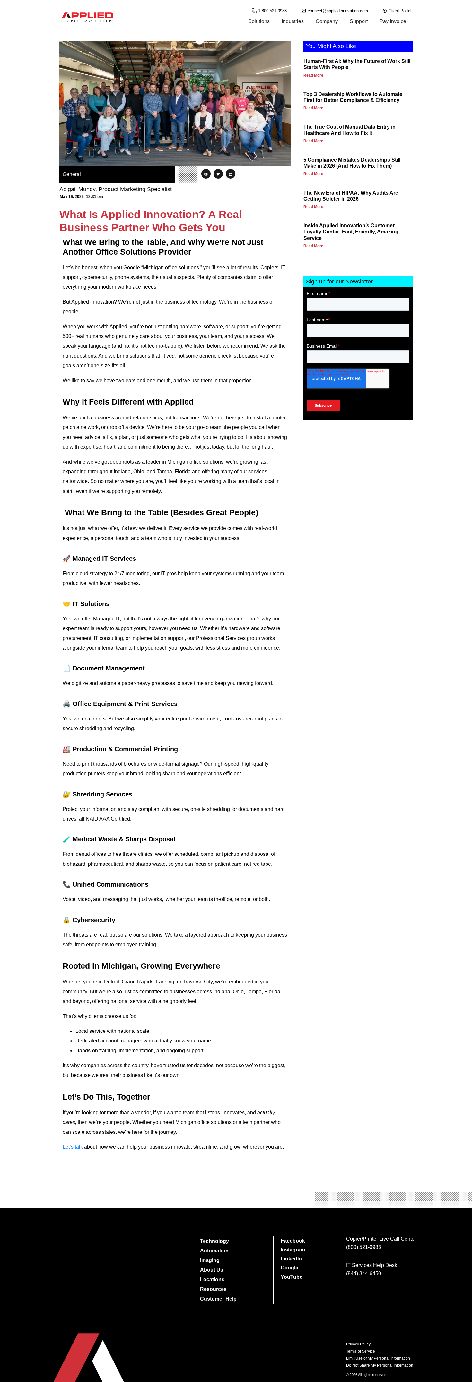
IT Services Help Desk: (372, 1265)
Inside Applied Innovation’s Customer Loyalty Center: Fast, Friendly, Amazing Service (350, 231)
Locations (212, 1279)
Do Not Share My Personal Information (379, 1365)
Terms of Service (360, 1351)
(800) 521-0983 (363, 1247)
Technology (214, 1241)
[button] (206, 173)
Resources (213, 1289)
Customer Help (218, 1299)
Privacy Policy (358, 1344)
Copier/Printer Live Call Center (381, 1239)
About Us (211, 1270)
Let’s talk (73, 1147)
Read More (313, 75)
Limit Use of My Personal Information (378, 1358)
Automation (214, 1250)
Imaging (210, 1260)
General (72, 174)
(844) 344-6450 (363, 1273)
